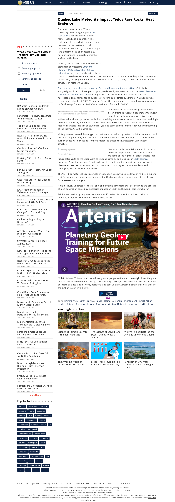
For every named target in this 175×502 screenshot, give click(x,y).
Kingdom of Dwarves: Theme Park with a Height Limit (138, 364)
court (28, 470)
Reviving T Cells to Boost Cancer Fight (34, 159)
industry (22, 443)
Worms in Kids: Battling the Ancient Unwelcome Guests (139, 333)
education (33, 438)
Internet (36, 470)
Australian (41, 411)
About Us (113, 483)
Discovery (80, 304)
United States (24, 447)
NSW (30, 415)
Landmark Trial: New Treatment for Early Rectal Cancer (34, 117)
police (32, 411)
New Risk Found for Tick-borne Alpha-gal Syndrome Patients (34, 252)
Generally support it (32, 68)
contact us (152, 498)
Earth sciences (141, 158)
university (69, 300)
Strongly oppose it (31, 78)
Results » (43, 90)
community (23, 411)
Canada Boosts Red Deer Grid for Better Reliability (33, 355)
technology (45, 438)
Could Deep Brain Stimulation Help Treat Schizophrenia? (33, 293)
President (22, 465)
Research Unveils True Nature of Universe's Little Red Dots (35, 201)
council (43, 425)
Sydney (39, 461)
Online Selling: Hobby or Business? (30, 221)
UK (50, 425)
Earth (90, 300)
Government (33, 406)
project (34, 447)
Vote (23, 90)
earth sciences (147, 304)
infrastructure (40, 434)
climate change (34, 465)
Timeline (142, 2)
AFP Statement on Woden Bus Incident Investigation (33, 232)
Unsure (25, 84)
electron (133, 304)
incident (45, 470)
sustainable (34, 452)
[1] (104, 495)
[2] (106, 495)
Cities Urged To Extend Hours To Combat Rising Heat (33, 282)
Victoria (38, 415)
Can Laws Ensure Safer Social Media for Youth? (33, 150)
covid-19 (22, 429)
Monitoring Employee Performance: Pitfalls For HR (32, 313)
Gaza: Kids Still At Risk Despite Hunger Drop (33, 181)
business (34, 425)
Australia (22, 406)
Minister (42, 420)
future (70, 304)
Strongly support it (31, 63)
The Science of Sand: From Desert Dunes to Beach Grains (105, 334)
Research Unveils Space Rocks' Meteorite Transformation (33, 262)
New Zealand (23, 456)
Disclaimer (65, 483)
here (85, 287)
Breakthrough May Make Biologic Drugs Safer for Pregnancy (31, 366)
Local (73, 2)
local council (32, 429)
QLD (47, 456)
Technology (102, 2)
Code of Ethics (82, 483)
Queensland (23, 425)
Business (86, 2)
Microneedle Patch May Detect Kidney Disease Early (34, 303)
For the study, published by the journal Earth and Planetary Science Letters (96, 88)
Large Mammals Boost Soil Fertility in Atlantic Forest (32, 333)
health (21, 420)
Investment (23, 438)
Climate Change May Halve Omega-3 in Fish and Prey (32, 211)
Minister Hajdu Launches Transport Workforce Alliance (33, 323)
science (98, 300)
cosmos (108, 300)
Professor (101, 304)
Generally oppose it (32, 73)
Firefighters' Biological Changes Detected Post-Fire (34, 387)
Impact (21, 470)
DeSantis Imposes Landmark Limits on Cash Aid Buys (33, 107)
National (48, 2)
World (61, 2)
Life (129, 2)
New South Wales (25, 434)
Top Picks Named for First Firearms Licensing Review (31, 127)
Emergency (23, 452)
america (46, 465)
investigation (145, 300)
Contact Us (98, 483)
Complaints (127, 483)
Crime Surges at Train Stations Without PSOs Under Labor (34, 272)
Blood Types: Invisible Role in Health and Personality (105, 363)
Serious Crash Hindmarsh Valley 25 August (34, 171)
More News (35, 395)
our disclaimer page (89, 500)
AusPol (42, 443)
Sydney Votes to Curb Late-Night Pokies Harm (32, 377)
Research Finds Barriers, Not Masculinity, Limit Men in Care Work (34, 138)
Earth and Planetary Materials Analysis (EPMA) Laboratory (76, 70)
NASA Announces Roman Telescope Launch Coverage (32, 191)
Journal (90, 304)
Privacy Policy (50, 483)
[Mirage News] (27, 2)
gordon (61, 304)
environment (130, 300)
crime (42, 447)
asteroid (117, 300)
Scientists (22, 461)
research (80, 300)
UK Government (37, 456)
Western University (118, 304)
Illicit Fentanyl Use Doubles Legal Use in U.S (32, 343)
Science (118, 2)
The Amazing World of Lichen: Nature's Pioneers (72, 363)
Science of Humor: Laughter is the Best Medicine (73, 333)
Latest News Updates (28, 483)
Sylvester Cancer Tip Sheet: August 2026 (32, 242)
